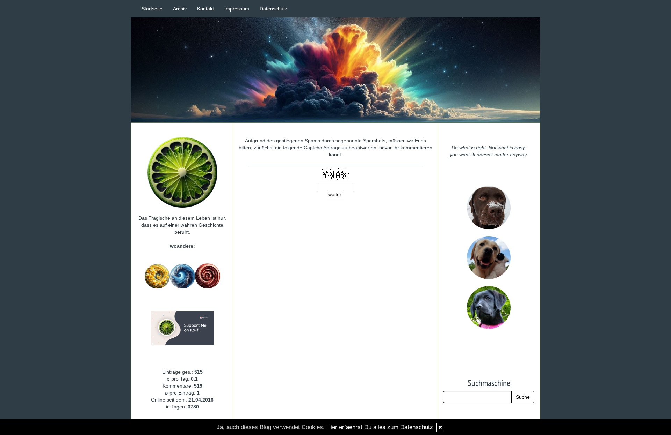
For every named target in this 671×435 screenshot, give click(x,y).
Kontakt (205, 9)
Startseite (152, 9)
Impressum (236, 9)
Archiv (180, 9)
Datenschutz (273, 9)
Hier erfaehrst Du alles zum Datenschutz (379, 427)
